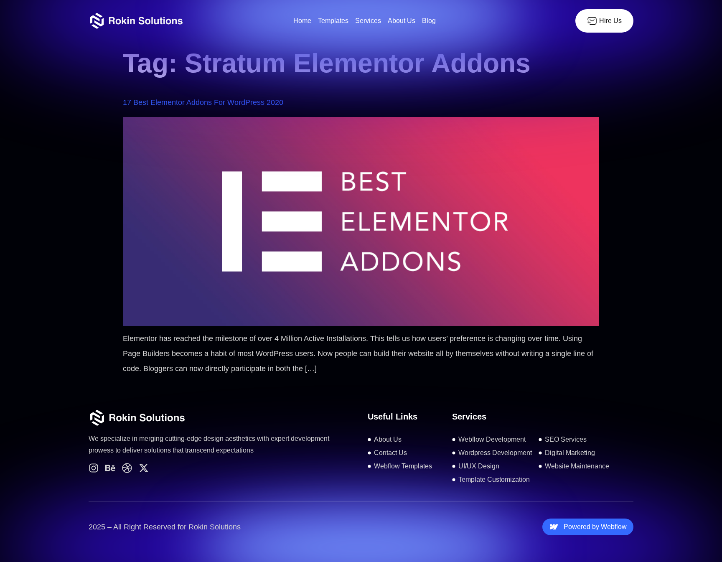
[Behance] (110, 468)
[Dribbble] (127, 468)
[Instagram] (94, 468)
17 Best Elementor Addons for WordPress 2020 (203, 102)
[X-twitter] (144, 468)
